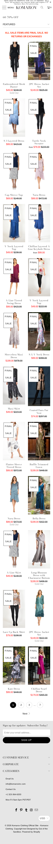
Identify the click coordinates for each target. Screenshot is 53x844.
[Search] (43, 7)
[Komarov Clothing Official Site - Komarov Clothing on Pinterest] (21, 810)
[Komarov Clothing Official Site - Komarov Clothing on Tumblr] (26, 810)
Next (25, 713)
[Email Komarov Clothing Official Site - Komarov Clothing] (36, 810)
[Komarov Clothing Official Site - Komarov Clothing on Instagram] (31, 810)
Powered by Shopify (31, 832)
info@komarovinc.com (16, 784)
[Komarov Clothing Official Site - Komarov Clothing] (26, 7)
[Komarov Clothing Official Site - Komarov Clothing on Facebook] (16, 810)
